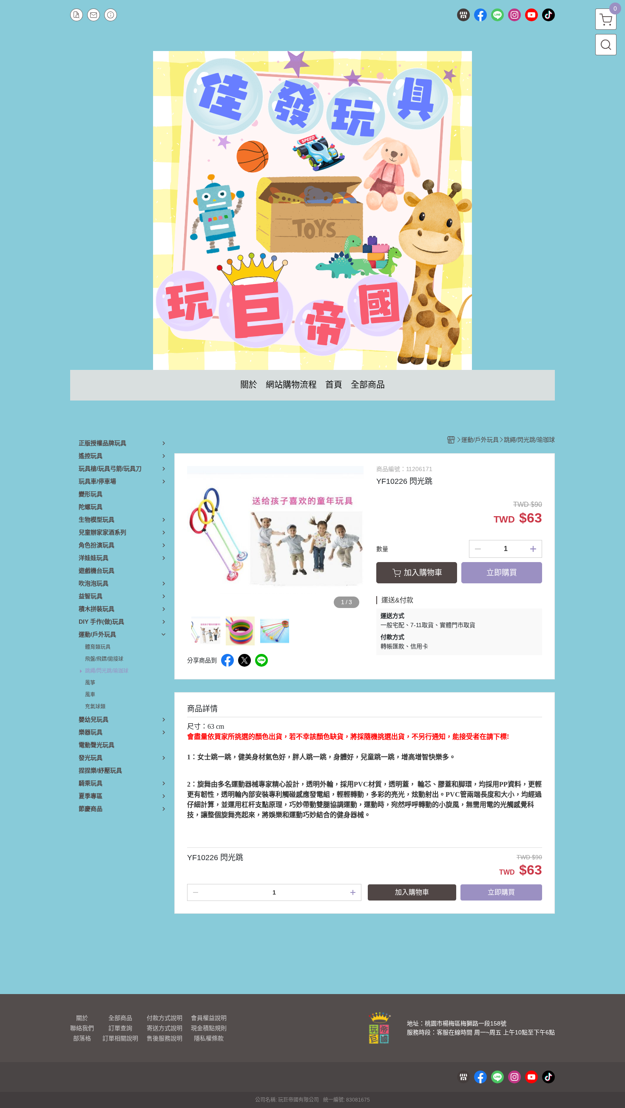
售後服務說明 (164, 1038)
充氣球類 (95, 707)
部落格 (82, 1038)
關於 (82, 1018)
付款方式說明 (164, 1018)
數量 (382, 548)
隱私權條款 (209, 1038)
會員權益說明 (209, 1018)
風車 (90, 695)
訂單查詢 (120, 1028)
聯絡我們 (82, 1028)
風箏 (90, 683)
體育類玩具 (98, 647)
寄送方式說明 (164, 1028)
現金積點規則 (209, 1028)
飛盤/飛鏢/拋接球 (104, 659)
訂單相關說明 (120, 1038)
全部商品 (120, 1018)
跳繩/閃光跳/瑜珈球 (106, 671)
